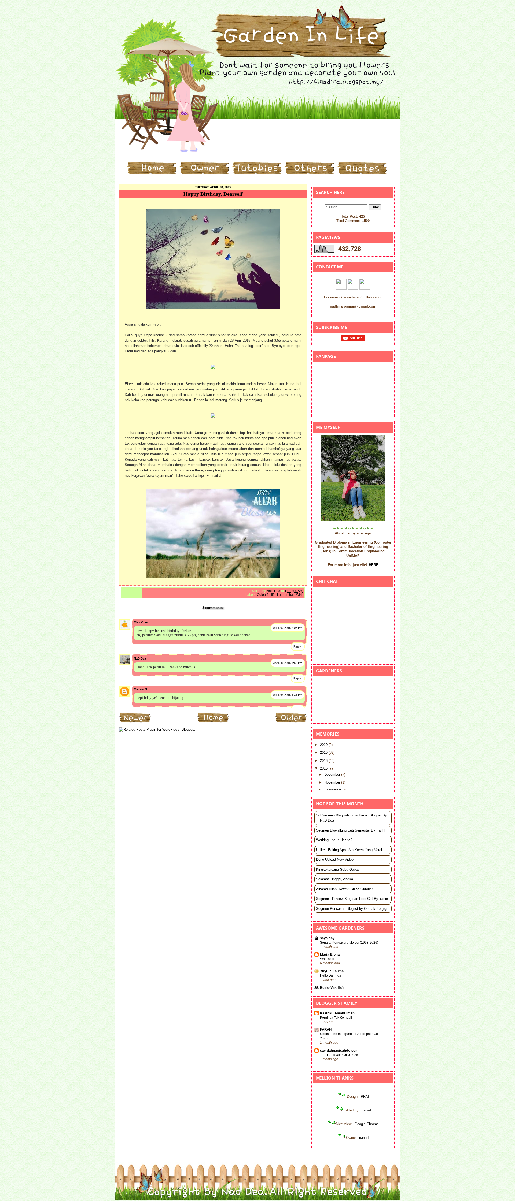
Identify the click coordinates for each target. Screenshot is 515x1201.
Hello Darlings (330, 975)
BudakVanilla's (332, 988)
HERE (373, 565)
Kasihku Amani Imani (338, 1013)
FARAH (326, 1030)
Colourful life (266, 595)
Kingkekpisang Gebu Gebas (337, 869)
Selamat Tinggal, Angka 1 (336, 879)
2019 (324, 753)
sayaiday (327, 938)
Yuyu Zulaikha (332, 971)
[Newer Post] (135, 722)
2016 (324, 761)
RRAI (365, 1097)
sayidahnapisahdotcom (339, 1050)
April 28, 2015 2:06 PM (287, 627)
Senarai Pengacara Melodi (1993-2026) (349, 942)
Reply (297, 646)
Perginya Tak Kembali (336, 1017)
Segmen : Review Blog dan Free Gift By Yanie (352, 899)
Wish (299, 595)
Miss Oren (141, 622)
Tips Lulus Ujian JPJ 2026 (339, 1055)
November (332, 782)
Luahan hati (286, 595)
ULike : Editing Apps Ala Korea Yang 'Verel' (349, 850)
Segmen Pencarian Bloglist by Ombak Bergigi (351, 909)
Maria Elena (330, 954)
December (332, 775)
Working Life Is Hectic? (334, 840)
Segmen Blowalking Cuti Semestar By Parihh (351, 830)
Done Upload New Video (335, 860)
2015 (324, 768)
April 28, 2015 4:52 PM (287, 662)
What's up (327, 959)
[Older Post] (291, 722)
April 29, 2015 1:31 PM (287, 694)
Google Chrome (367, 1124)
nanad (366, 1110)
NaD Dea (140, 658)
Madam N (140, 689)
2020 (324, 745)
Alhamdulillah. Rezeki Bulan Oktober (344, 889)
